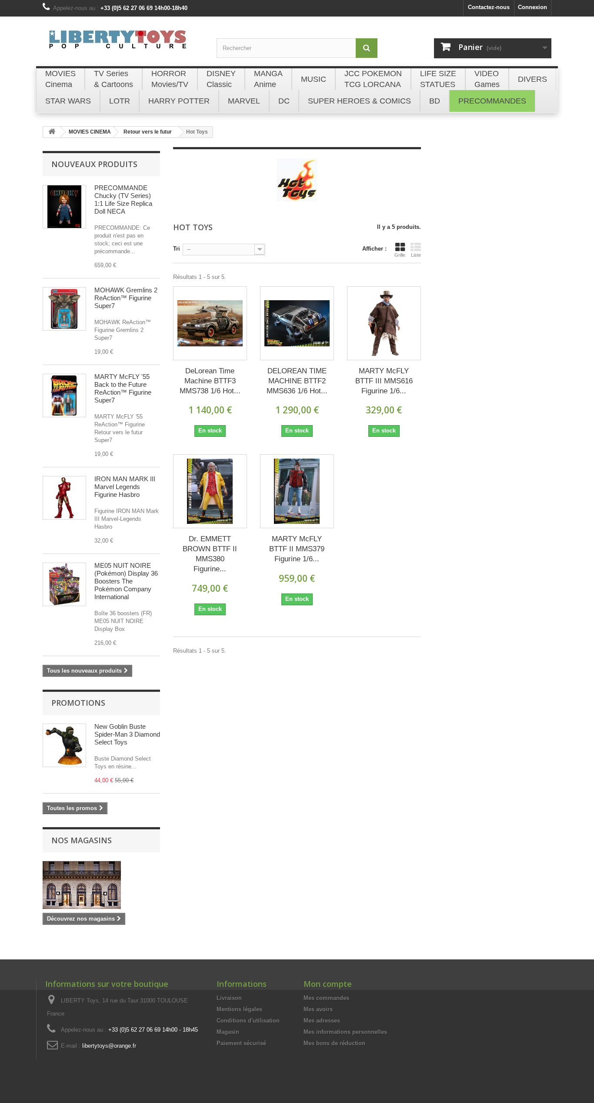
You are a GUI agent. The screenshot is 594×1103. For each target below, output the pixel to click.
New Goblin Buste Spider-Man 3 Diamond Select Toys (127, 734)
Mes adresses (322, 1020)
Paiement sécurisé (241, 1043)
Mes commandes (326, 998)
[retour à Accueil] (51, 132)
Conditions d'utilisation (248, 1020)
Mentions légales (239, 1009)
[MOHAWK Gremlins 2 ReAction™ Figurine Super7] (64, 309)
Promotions (78, 702)
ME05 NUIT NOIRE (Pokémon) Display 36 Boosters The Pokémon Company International (126, 581)
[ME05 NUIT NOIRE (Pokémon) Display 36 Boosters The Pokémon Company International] (64, 584)
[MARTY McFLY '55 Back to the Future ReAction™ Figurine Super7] (64, 395)
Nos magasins (81, 840)
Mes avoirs (318, 1009)
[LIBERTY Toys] (123, 44)
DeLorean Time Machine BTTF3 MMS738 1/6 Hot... (210, 381)
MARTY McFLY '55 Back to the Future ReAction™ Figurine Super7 (122, 388)
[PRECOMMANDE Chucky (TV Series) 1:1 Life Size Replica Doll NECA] (64, 206)
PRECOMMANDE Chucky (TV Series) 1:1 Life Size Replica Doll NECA (123, 199)
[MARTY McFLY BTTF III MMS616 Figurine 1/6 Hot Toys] (384, 323)
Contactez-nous (489, 7)
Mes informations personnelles (345, 1032)
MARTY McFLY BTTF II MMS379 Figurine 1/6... (296, 549)
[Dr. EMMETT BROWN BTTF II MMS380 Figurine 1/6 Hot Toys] (210, 491)
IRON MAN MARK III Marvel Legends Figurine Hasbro (124, 486)
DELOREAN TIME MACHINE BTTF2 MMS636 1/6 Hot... (297, 381)
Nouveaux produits (94, 164)
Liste (416, 255)
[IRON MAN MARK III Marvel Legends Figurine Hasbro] (64, 498)
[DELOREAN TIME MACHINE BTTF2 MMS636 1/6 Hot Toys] (297, 323)
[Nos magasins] (101, 885)
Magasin (228, 1032)
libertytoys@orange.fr (109, 1046)
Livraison (229, 998)
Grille (399, 255)
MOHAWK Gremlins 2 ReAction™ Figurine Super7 (125, 297)
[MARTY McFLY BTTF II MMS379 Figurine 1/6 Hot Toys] (297, 491)
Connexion (532, 7)
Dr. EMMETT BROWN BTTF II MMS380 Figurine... (210, 554)
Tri (176, 248)
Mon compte (328, 984)
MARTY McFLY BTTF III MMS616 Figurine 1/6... (384, 381)
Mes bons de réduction (334, 1043)
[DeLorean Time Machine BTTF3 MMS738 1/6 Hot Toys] (210, 323)
